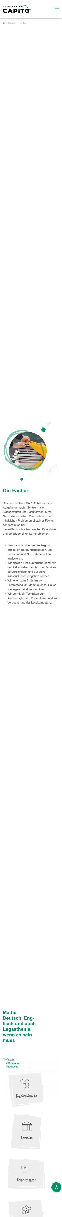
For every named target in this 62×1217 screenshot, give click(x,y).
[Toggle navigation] (56, 9)
